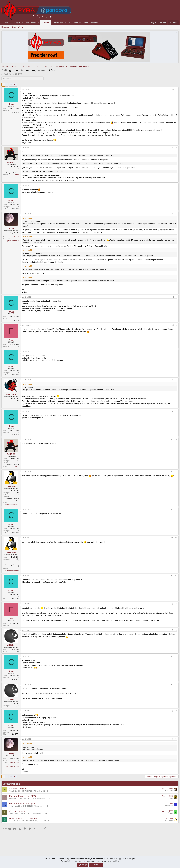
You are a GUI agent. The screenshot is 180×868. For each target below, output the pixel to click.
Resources (73, 22)
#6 (176, 325)
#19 (176, 711)
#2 (176, 148)
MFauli (11, 791)
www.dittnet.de (14, 237)
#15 (176, 604)
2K (49, 798)
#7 (176, 351)
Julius (171, 798)
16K (47, 791)
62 (44, 791)
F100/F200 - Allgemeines (33, 791)
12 (43, 813)
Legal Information (91, 22)
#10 (176, 439)
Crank (6, 74)
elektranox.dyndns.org (12, 504)
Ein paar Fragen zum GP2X (23, 796)
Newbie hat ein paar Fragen (23, 818)
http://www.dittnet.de (12, 241)
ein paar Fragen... (18, 811)
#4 (176, 213)
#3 (176, 185)
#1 (176, 89)
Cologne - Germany (12, 173)
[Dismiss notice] (176, 33)
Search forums (17, 27)
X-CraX (11, 806)
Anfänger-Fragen (17, 788)
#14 (176, 576)
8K (47, 806)
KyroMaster (13, 798)
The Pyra (16, 22)
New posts (5, 27)
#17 (176, 656)
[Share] (173, 89)
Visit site (16, 175)
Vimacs (170, 813)
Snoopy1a (12, 821)
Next (12, 84)
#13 (176, 538)
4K (46, 813)
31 (44, 806)
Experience (169, 805)
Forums (45, 22)
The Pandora (31, 22)
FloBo (11, 813)
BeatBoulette (168, 820)
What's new (58, 22)
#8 (176, 379)
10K (48, 821)
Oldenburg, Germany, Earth (12, 500)
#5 (176, 297)
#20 (176, 739)
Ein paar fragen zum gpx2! (22, 803)
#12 (176, 509)
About (6, 22)
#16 (176, 630)
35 (45, 821)
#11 (176, 472)
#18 (176, 684)
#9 (176, 411)
